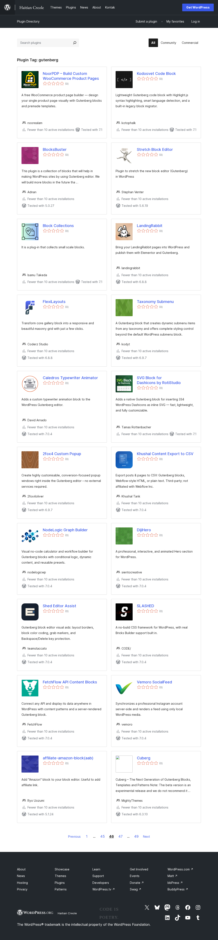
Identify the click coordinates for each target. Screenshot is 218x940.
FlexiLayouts (54, 301)
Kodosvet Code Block (156, 73)
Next (146, 836)
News (21, 876)
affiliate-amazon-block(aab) (68, 758)
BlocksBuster (55, 149)
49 (136, 836)
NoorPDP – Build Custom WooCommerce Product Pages (71, 76)
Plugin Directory (28, 21)
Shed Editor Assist (59, 606)
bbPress (175, 882)
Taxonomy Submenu (155, 301)
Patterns (61, 889)
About (21, 869)
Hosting (22, 882)
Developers (100, 882)
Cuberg (143, 758)
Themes (60, 876)
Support (98, 876)
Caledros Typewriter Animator (70, 378)
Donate (137, 882)
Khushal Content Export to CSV (165, 453)
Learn (96, 869)
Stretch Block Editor (155, 149)
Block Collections (58, 225)
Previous (74, 836)
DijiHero (144, 530)
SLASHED (145, 606)
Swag (135, 889)
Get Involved (139, 869)
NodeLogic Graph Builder (65, 530)
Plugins (60, 882)
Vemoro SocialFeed (154, 682)
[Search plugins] (74, 43)
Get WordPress (198, 7)
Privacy (22, 889)
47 (120, 836)
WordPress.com (180, 869)
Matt (173, 876)
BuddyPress (178, 889)
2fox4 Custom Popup (62, 453)
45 (102, 836)
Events (134, 876)
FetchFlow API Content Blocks (70, 682)
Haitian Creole (67, 913)
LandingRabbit (149, 225)
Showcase (62, 869)
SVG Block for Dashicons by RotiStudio (159, 380)
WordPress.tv (103, 889)
